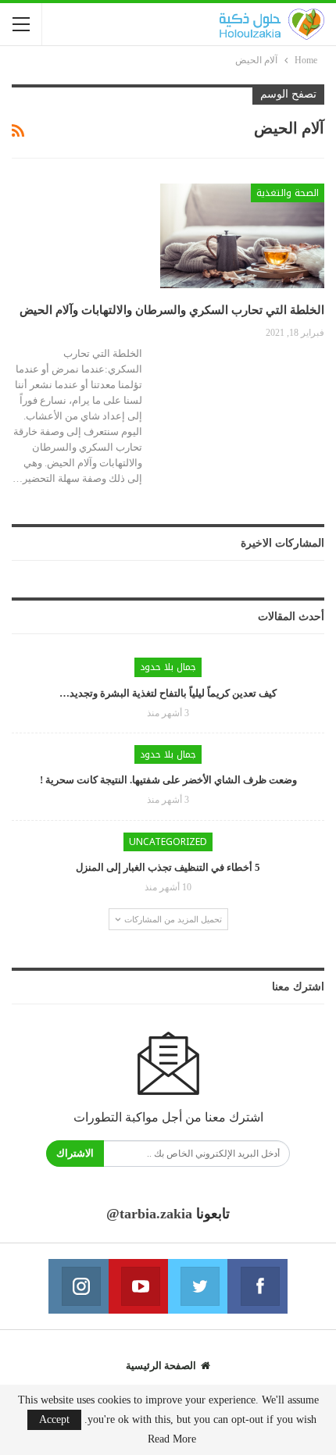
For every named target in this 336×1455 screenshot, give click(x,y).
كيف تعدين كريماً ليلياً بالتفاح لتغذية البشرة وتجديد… (168, 693)
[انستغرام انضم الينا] (78, 1286)
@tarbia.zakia (149, 1213)
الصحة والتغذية (287, 192)
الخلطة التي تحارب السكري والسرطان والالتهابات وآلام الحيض (172, 310)
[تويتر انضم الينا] (198, 1286)
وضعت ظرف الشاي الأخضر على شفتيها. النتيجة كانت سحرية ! (168, 780)
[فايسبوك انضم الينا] (257, 1286)
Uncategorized (168, 842)
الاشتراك (75, 1153)
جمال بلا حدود (168, 667)
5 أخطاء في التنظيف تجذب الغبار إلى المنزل (168, 867)
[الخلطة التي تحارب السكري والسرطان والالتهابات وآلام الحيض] (242, 236)
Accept (54, 1419)
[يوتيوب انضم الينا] (138, 1286)
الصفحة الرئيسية (161, 1365)
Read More (172, 1439)
